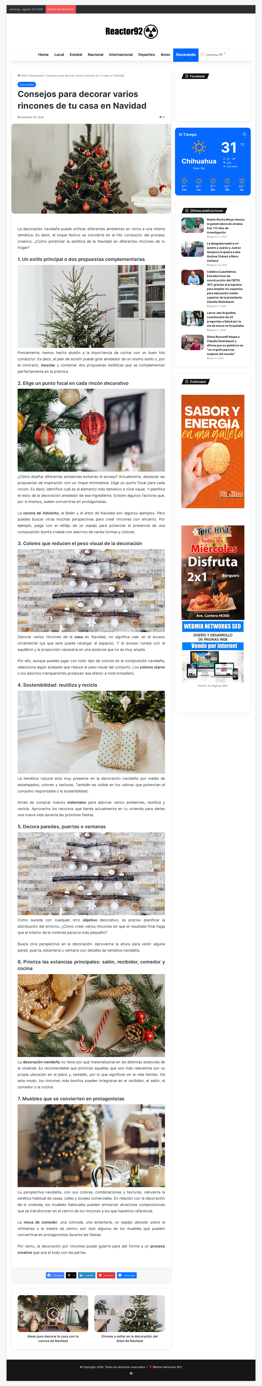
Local (59, 54)
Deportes (146, 54)
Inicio (23, 75)
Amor (165, 54)
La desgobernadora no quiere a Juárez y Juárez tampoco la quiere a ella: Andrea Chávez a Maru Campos (224, 252)
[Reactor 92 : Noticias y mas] (131, 31)
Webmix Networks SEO (167, 1367)
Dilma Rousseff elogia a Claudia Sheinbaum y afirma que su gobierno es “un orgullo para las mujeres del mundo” (225, 345)
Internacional (121, 54)
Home (43, 54)
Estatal (76, 54)
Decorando (186, 54)
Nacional (95, 54)
